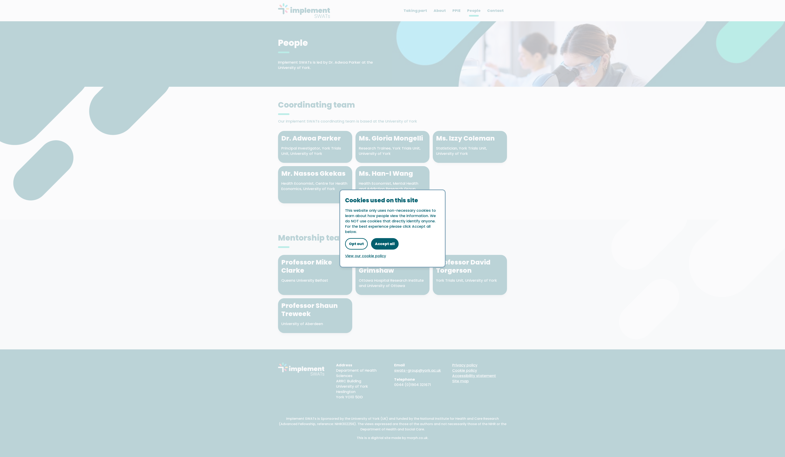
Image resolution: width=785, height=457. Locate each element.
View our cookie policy (365, 255)
